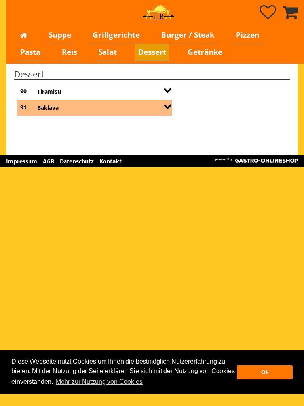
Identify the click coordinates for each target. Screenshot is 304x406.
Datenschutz (77, 161)
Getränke (205, 52)
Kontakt (110, 161)
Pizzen (247, 35)
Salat (108, 52)
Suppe (60, 35)
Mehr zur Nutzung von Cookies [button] (99, 381)
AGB (48, 161)
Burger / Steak (188, 35)
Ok (265, 372)
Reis (69, 52)
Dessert (152, 52)
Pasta (30, 52)
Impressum (21, 161)
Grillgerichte (116, 35)
